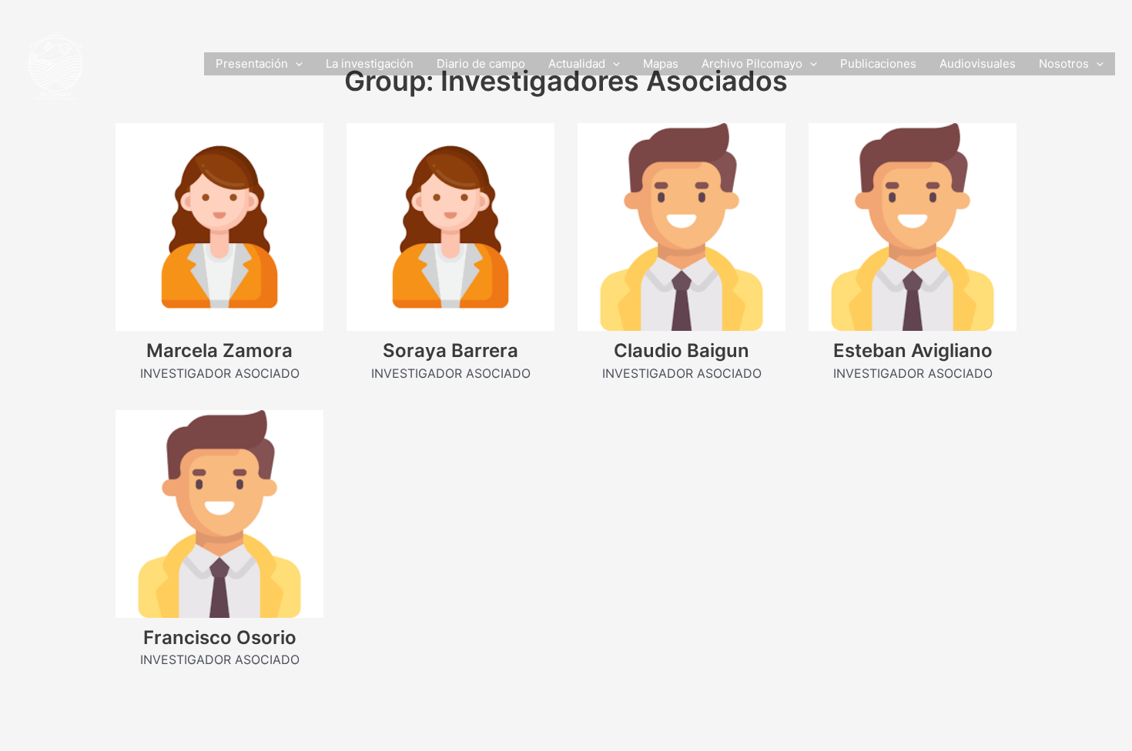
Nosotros (1064, 63)
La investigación (370, 63)
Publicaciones (878, 63)
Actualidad (576, 63)
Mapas (660, 63)
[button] (295, 63)
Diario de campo (481, 63)
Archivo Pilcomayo (752, 63)
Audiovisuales (977, 63)
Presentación (252, 63)
